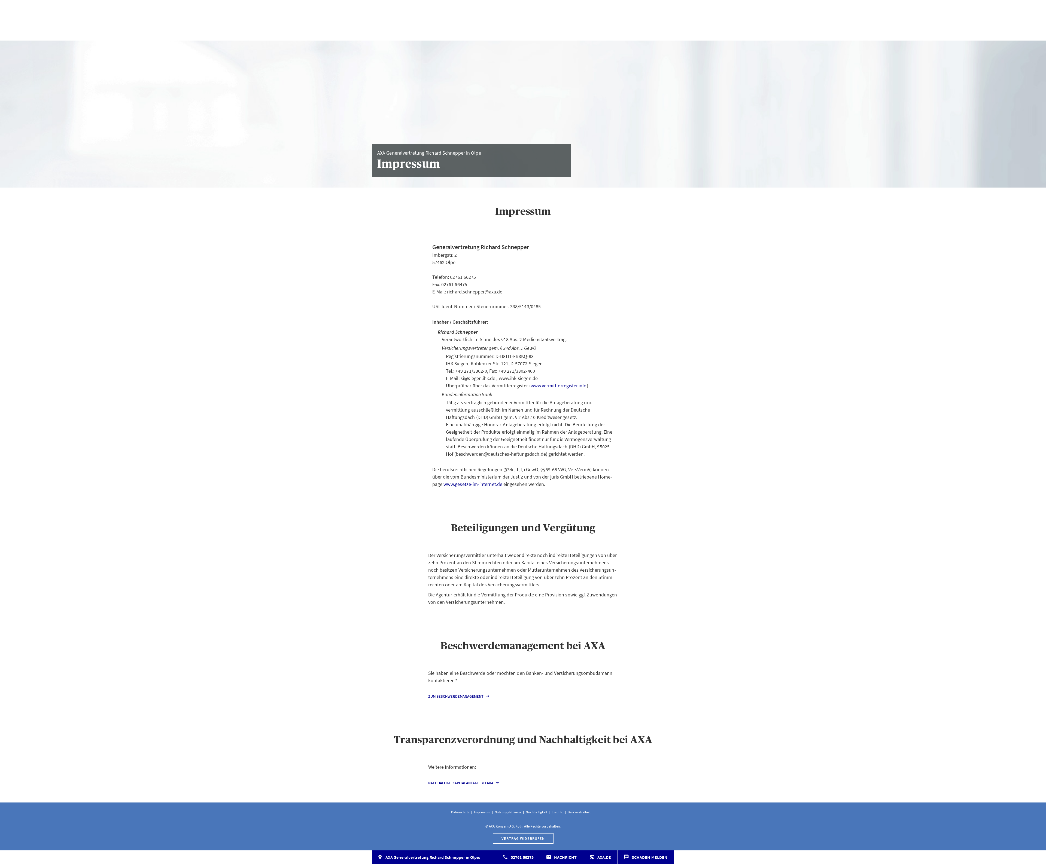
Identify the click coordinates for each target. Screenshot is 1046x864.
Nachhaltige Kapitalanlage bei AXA (460, 782)
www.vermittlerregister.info (559, 385)
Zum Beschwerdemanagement (456, 696)
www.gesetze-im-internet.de (472, 484)
